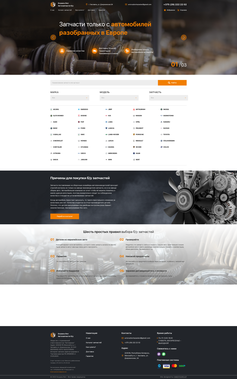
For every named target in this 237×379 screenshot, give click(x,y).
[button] (53, 37)
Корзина (183, 10)
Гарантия (101, 10)
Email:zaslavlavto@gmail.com (58, 372)
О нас (52, 10)
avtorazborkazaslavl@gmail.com (139, 4)
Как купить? (79, 10)
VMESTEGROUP (180, 377)
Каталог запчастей (65, 10)
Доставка (91, 10)
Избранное (171, 10)
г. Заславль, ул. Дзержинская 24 (101, 4)
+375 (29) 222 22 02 (175, 4)
